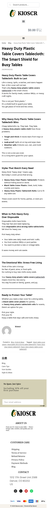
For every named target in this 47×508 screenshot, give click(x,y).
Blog (9, 43)
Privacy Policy (17, 460)
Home (4, 43)
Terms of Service (18, 453)
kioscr (18, 326)
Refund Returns (18, 456)
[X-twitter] (20, 491)
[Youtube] (26, 491)
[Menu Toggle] (23, 38)
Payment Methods (19, 463)
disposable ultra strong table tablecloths (21, 344)
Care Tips (5, 366)
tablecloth (6, 90)
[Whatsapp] (31, 491)
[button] (24, 21)
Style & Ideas (19, 342)
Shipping (15, 449)
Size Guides (6, 369)
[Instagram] (15, 491)
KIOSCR (27, 13)
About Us (21, 423)
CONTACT (23, 472)
